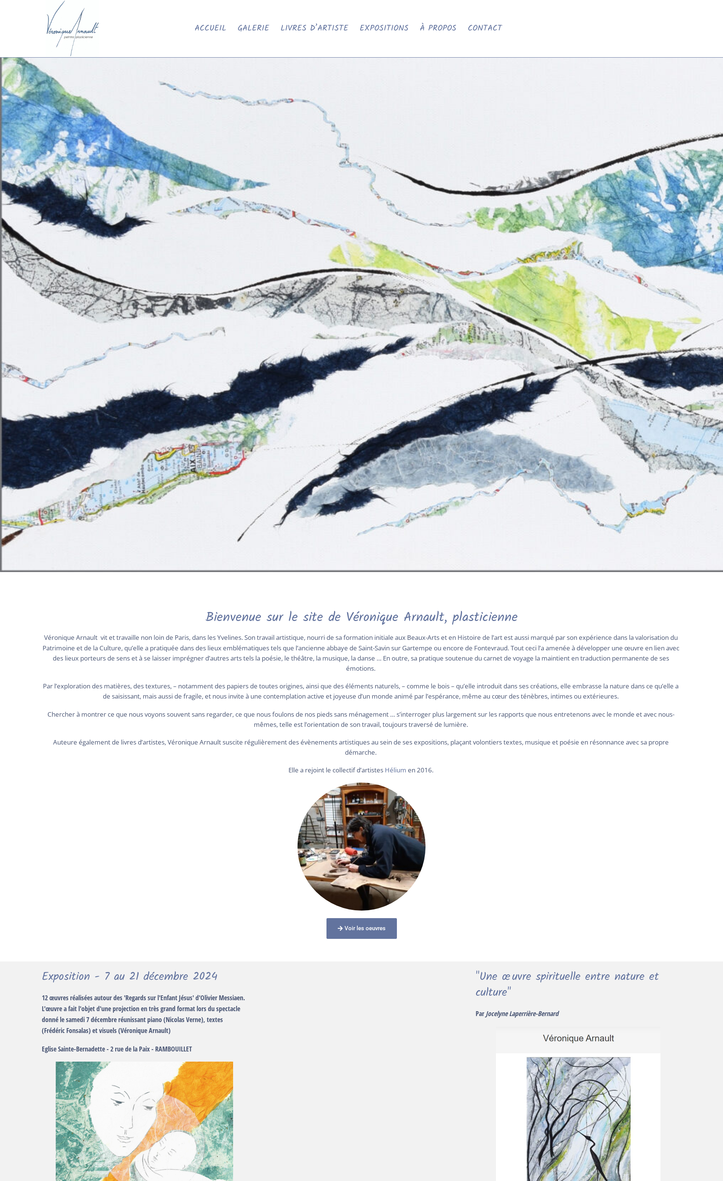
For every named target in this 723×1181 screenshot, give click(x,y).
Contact (485, 28)
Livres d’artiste (314, 28)
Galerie (253, 28)
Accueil (210, 28)
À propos (438, 28)
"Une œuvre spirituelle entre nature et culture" (567, 985)
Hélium (395, 770)
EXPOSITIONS (384, 28)
